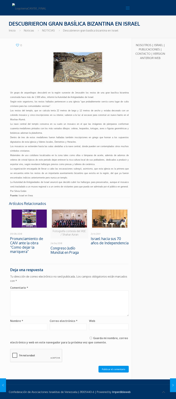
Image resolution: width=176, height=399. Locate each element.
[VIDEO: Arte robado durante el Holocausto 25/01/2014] (173, 385)
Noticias (29, 30)
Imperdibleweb (121, 392)
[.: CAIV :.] (29, 7)
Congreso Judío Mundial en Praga (65, 250)
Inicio (12, 30)
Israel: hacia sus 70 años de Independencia (110, 240)
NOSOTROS (143, 45)
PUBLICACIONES (149, 49)
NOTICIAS (48, 30)
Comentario (19, 287)
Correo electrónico (64, 321)
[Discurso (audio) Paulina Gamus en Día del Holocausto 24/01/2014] (3, 385)
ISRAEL (158, 45)
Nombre (16, 321)
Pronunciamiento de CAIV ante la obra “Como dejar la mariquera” (26, 245)
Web (92, 321)
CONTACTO (143, 53)
